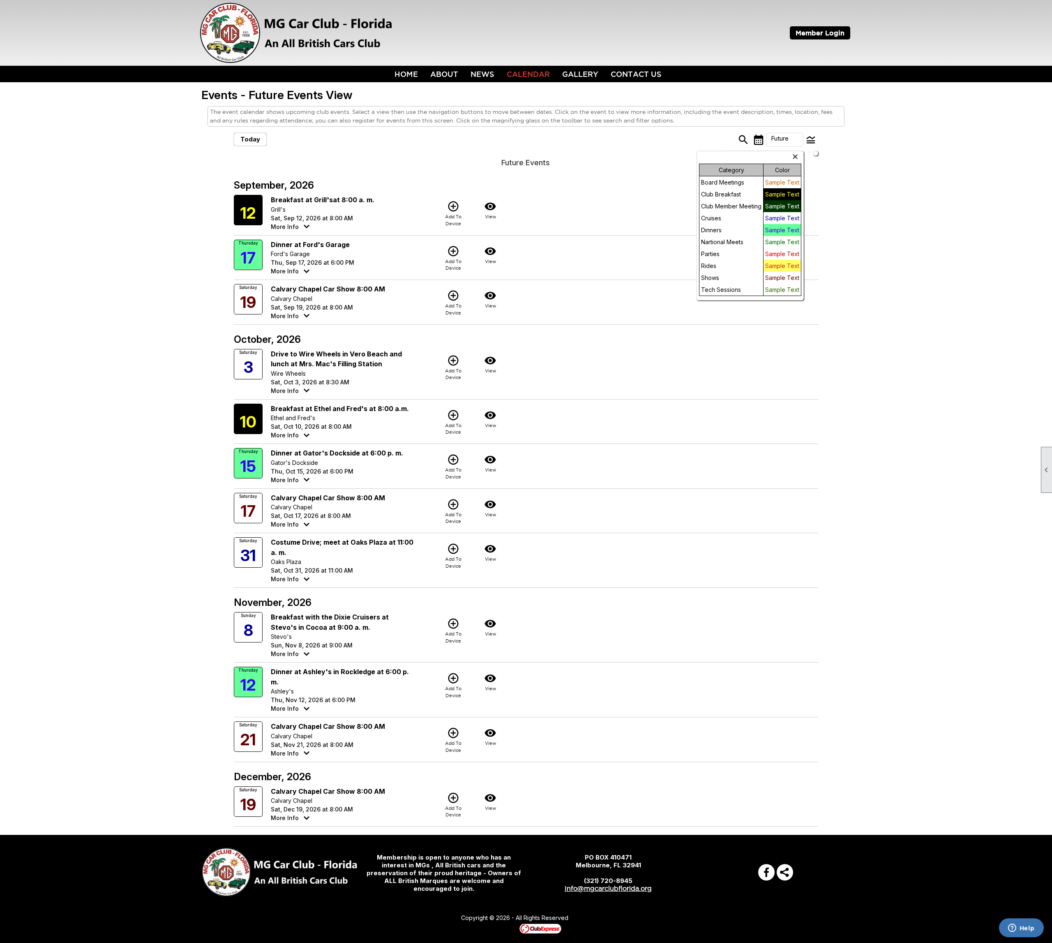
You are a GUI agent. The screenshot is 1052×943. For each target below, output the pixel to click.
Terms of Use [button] (593, 918)
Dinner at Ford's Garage (310, 244)
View (490, 209)
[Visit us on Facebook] (766, 872)
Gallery (580, 74)
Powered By (505, 928)
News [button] (482, 74)
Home (406, 74)
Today (250, 139)
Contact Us (636, 74)
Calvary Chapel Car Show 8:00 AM (328, 289)
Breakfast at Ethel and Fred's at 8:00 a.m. (340, 408)
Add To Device (453, 213)
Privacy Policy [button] (633, 918)
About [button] (444, 74)
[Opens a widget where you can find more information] (1021, 928)
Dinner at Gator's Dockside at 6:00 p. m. (337, 453)
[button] (784, 140)
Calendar (528, 74)
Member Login (820, 33)
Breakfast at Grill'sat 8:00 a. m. (322, 200)
